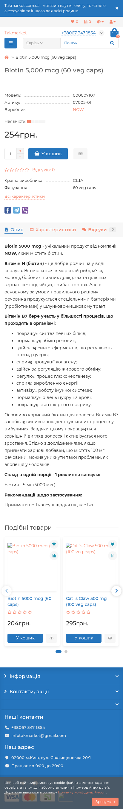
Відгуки (101, 229)
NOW (78, 109)
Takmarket (15, 33)
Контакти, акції (29, 691)
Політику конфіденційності (81, 792)
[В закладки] (54, 544)
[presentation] (6, 591)
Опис (16, 229)
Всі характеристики (24, 196)
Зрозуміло (105, 801)
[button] (58, 651)
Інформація (25, 676)
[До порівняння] (54, 555)
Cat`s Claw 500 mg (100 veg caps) (86, 601)
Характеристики (56, 229)
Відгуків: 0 (43, 170)
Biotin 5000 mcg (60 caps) (29, 601)
